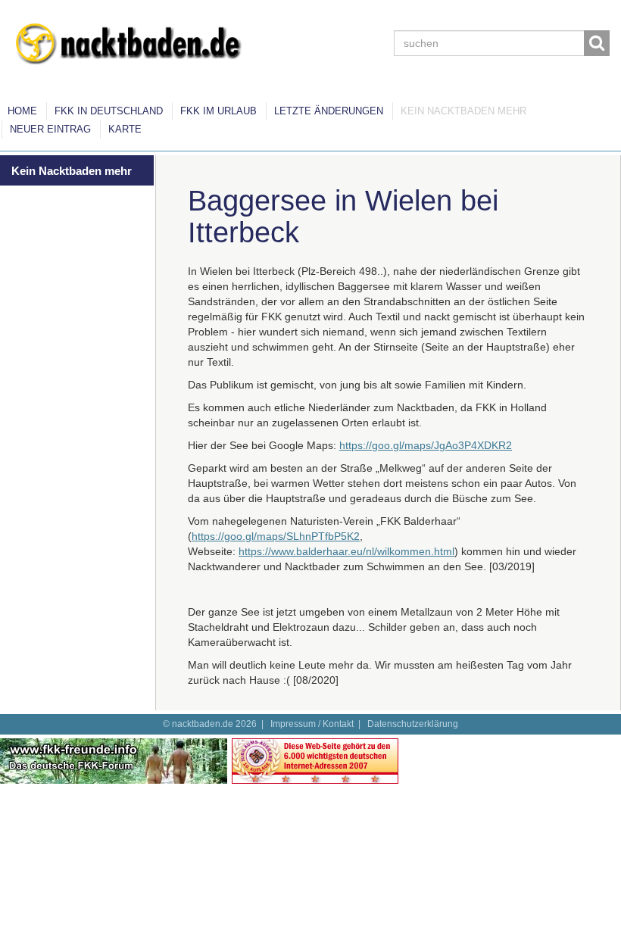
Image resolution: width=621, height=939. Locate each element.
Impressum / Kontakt (312, 724)
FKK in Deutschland (109, 111)
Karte (125, 129)
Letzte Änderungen (328, 111)
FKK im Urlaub (218, 111)
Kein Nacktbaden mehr (463, 111)
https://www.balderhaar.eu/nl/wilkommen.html (346, 551)
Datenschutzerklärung (412, 724)
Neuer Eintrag (50, 129)
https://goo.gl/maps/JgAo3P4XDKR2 (425, 445)
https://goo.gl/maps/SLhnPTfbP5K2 (276, 536)
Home (22, 111)
